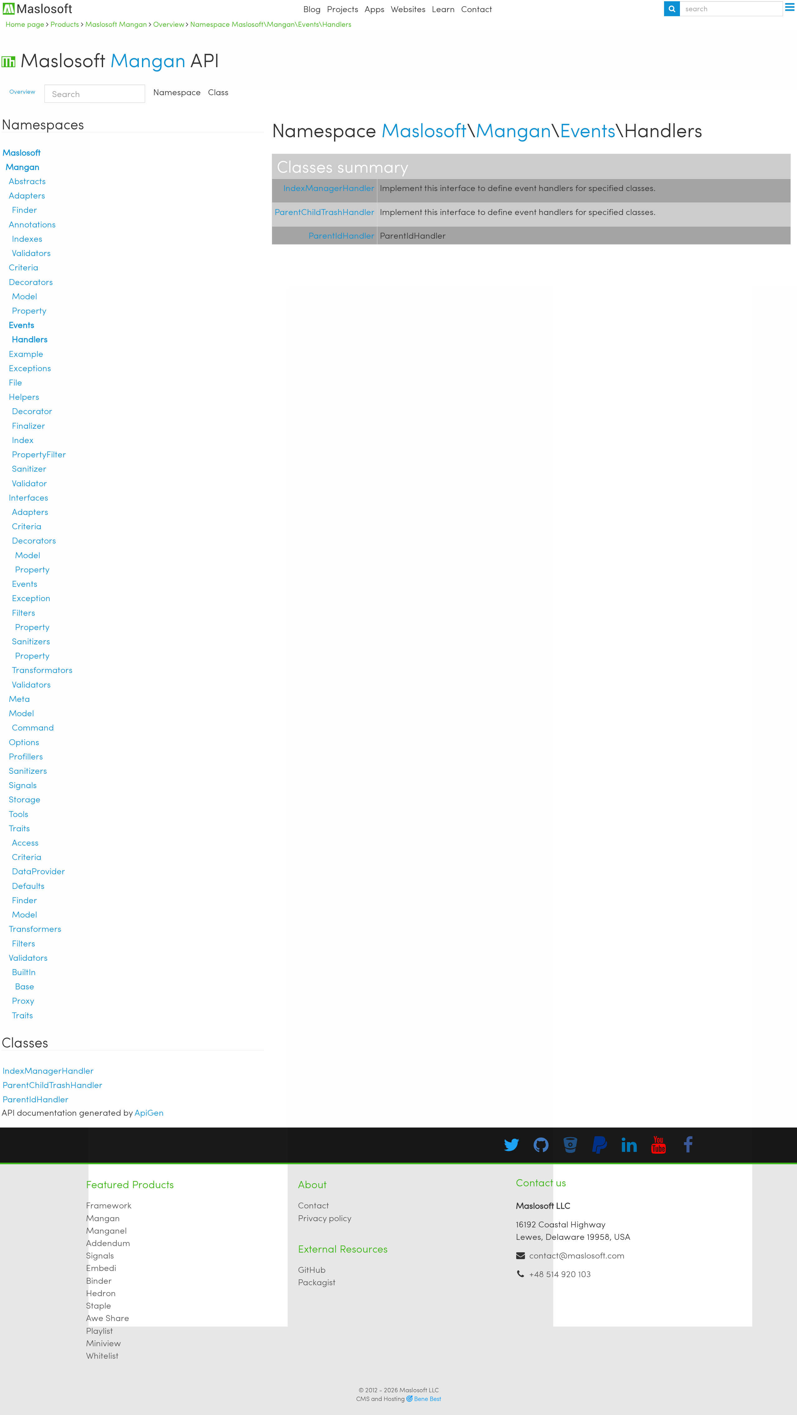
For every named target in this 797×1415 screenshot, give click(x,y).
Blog (312, 8)
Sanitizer (29, 468)
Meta (19, 698)
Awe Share (107, 1317)
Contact (476, 8)
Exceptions (30, 368)
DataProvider (38, 871)
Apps (374, 8)
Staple (98, 1305)
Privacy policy (324, 1218)
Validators (31, 252)
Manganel (106, 1230)
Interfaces (28, 497)
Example (26, 353)
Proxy (23, 1000)
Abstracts (27, 181)
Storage (24, 799)
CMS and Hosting (398, 1398)
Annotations (32, 224)
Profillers (26, 756)
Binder (99, 1280)
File (15, 382)
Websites (408, 8)
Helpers (24, 396)
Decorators (31, 281)
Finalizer (28, 425)
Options (24, 742)
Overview (22, 91)
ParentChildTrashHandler (52, 1084)
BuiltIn (24, 971)
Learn (443, 8)
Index (23, 439)
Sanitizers (31, 641)
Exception (31, 597)
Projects (342, 8)
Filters (23, 612)
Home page (25, 24)
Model (24, 296)
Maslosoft (21, 152)
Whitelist (102, 1355)
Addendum (108, 1242)
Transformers (35, 928)
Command (33, 727)
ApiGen (149, 1112)
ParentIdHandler (35, 1099)
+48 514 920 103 (560, 1274)
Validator (29, 483)
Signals (23, 784)
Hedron (101, 1293)
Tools (18, 813)
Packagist (317, 1282)
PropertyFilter (39, 454)
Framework (109, 1205)
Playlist (99, 1330)
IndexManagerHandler (48, 1070)
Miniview (103, 1343)
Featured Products (130, 1184)
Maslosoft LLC (419, 1390)
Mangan (148, 59)
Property (29, 310)
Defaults (28, 885)
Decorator (32, 410)
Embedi (101, 1267)
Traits (19, 828)
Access (25, 842)
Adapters (27, 195)
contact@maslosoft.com (577, 1255)
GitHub (312, 1269)
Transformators (42, 669)
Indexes (27, 238)
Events (21, 324)
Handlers (30, 339)
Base (24, 986)
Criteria (23, 267)
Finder (24, 209)
